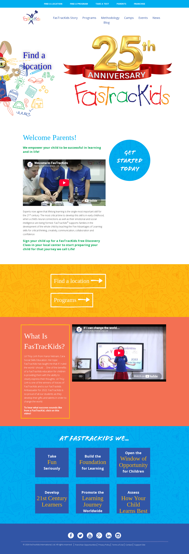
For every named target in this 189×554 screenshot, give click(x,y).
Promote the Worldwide (93, 501)
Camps (129, 18)
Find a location (37, 60)
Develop (52, 499)
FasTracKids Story (65, 18)
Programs (89, 18)
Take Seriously (52, 462)
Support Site (139, 544)
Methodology (110, 18)
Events (143, 18)
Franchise (139, 3)
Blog (107, 22)
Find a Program (79, 3)
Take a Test (102, 3)
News (156, 18)
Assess (133, 501)
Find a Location (53, 3)
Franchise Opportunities (85, 544)
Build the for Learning (92, 462)
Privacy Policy (104, 544)
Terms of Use (118, 544)
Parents (121, 3)
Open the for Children (133, 462)
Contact (129, 544)
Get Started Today (129, 161)
